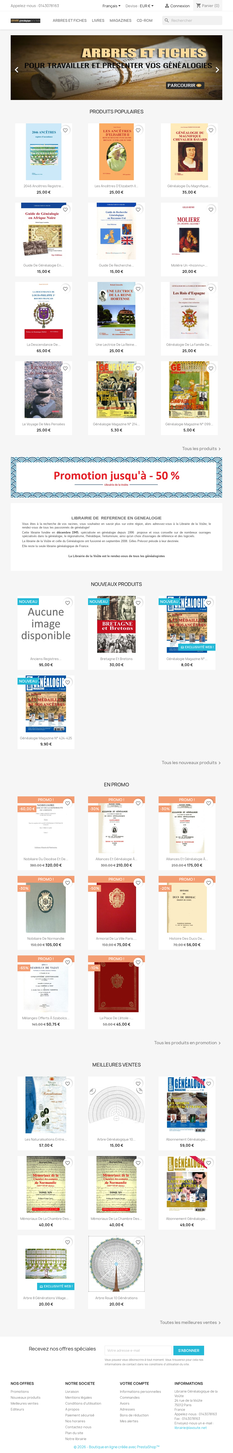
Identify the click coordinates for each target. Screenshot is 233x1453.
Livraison (72, 1391)
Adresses (127, 1409)
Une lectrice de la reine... (116, 344)
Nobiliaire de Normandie (45, 938)
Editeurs (17, 1409)
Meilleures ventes (24, 1403)
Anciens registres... (45, 659)
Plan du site (74, 1433)
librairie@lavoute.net (191, 1428)
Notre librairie (75, 1439)
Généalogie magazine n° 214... (116, 424)
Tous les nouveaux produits (192, 763)
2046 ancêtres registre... (44, 186)
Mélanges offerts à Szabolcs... (46, 1018)
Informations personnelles (140, 1391)
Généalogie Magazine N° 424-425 (46, 738)
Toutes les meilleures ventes (191, 1323)
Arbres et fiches (70, 20)
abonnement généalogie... (187, 1139)
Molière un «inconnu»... (189, 265)
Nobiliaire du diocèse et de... (46, 859)
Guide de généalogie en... (43, 265)
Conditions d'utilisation (83, 1403)
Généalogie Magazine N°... (187, 659)
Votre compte (134, 1383)
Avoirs (124, 1403)
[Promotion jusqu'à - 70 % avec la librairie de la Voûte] (116, 477)
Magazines (121, 20)
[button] (27, 67)
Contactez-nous (78, 1427)
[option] (116, 67)
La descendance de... (44, 344)
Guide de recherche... (116, 265)
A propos (72, 1409)
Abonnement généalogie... (187, 1218)
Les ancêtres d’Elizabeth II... (116, 186)
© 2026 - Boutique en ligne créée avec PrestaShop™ (117, 1447)
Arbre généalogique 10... (116, 1139)
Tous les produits (202, 449)
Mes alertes (129, 1421)
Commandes (130, 1397)
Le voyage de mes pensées (43, 424)
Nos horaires (75, 1421)
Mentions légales (78, 1397)
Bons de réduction (134, 1415)
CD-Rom (144, 20)
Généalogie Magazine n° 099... (189, 424)
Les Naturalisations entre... (46, 1139)
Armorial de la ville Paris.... (116, 938)
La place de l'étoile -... (116, 1018)
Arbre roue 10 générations (116, 1298)
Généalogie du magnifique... (189, 186)
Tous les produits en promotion (188, 1043)
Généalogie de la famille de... (189, 344)
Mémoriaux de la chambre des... (45, 1218)
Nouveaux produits (26, 1397)
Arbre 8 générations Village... (45, 1298)
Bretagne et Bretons (116, 659)
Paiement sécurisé (79, 1415)
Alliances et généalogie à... (116, 859)
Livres (98, 20)
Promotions (20, 1391)
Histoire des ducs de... (187, 938)
